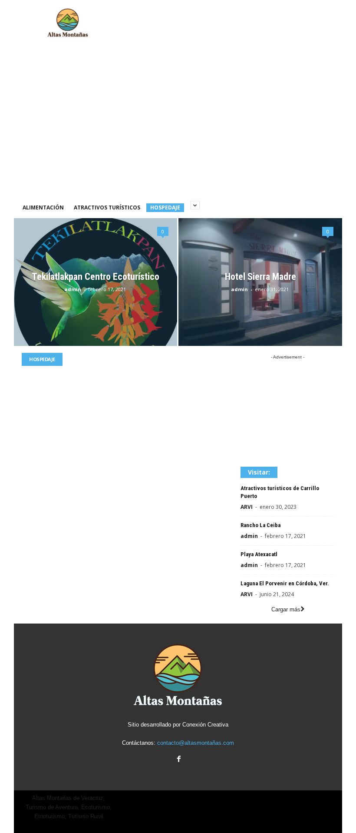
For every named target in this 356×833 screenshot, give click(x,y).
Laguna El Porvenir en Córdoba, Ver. (285, 583)
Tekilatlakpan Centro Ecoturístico (95, 276)
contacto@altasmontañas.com (195, 743)
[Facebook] (178, 760)
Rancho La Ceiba (260, 525)
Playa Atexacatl (259, 554)
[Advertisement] (231, 23)
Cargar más (285, 609)
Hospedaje (165, 207)
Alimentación (43, 207)
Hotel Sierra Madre (260, 276)
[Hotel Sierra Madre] (260, 282)
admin (72, 289)
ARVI (247, 507)
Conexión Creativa (205, 724)
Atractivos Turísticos (107, 207)
